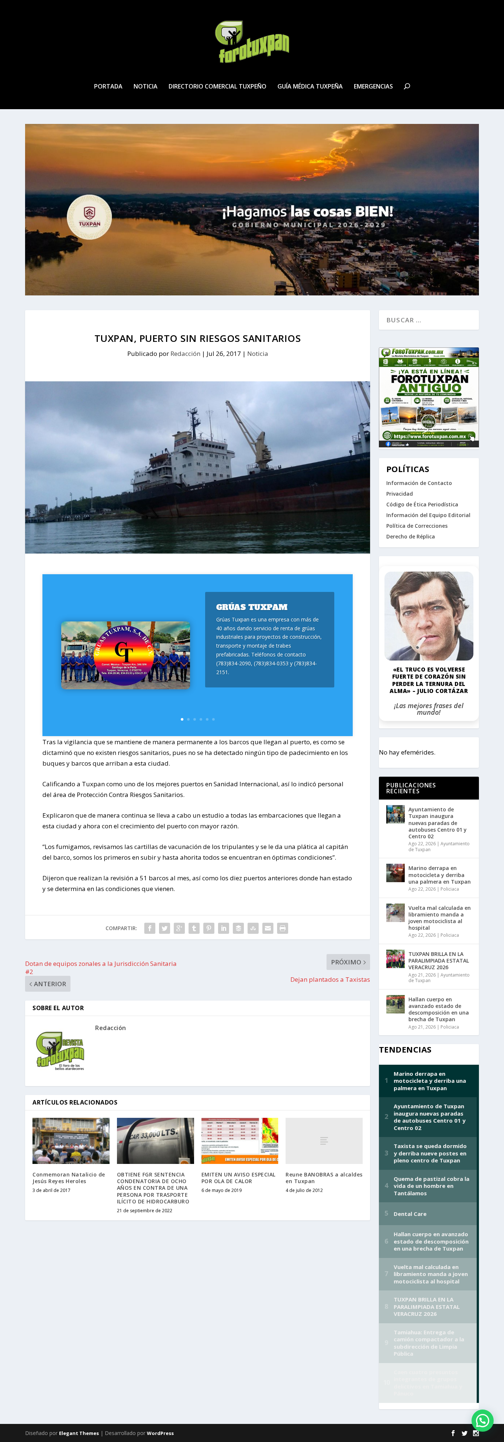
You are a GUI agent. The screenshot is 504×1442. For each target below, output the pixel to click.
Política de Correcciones (417, 525)
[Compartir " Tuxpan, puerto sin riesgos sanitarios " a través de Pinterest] (208, 928)
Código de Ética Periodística (422, 504)
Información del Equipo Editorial (428, 515)
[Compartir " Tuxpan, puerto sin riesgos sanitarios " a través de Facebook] (149, 928)
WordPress (160, 1433)
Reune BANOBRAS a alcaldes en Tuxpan (324, 1178)
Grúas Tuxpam (252, 607)
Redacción (185, 353)
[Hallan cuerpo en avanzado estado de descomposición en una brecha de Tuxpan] (395, 1004)
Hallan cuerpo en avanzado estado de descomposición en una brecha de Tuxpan (438, 1009)
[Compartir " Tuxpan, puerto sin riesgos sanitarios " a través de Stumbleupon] (253, 928)
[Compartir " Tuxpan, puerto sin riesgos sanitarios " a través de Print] (282, 928)
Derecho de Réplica (410, 536)
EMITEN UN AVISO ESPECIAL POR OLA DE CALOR (238, 1178)
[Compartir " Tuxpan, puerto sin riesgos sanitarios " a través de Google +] (179, 928)
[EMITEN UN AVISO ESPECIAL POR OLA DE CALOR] (240, 1141)
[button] (483, 1421)
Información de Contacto (419, 482)
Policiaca (450, 889)
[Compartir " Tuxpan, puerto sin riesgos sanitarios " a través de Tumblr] (194, 928)
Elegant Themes (79, 1433)
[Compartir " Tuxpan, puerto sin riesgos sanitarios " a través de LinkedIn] (223, 928)
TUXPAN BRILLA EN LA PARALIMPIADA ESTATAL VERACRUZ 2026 (438, 960)
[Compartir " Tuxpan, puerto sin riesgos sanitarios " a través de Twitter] (164, 928)
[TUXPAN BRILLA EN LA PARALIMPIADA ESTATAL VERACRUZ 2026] (395, 959)
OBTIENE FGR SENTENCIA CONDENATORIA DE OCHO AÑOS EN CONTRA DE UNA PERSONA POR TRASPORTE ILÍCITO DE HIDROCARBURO (153, 1188)
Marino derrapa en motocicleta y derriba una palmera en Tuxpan (439, 874)
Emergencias (373, 86)
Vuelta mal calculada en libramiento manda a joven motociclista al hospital (439, 918)
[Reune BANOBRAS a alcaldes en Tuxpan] (324, 1141)
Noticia (146, 86)
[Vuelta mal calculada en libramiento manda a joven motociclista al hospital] (395, 913)
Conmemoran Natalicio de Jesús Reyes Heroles (68, 1178)
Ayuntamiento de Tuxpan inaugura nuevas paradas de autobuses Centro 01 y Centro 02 (437, 823)
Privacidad (399, 493)
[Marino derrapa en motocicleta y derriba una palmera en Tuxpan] (395, 873)
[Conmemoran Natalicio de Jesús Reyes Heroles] (71, 1141)
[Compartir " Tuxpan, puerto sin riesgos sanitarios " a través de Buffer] (238, 928)
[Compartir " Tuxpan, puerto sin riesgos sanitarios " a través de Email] (267, 928)
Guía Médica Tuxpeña (310, 86)
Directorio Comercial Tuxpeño (217, 86)
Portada (108, 86)
